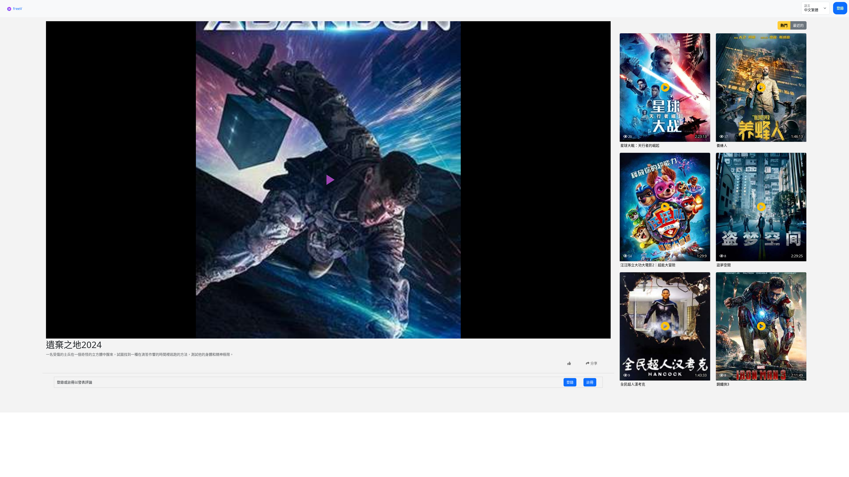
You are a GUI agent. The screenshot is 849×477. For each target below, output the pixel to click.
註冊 (589, 382)
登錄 (840, 8)
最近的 (798, 25)
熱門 (784, 25)
